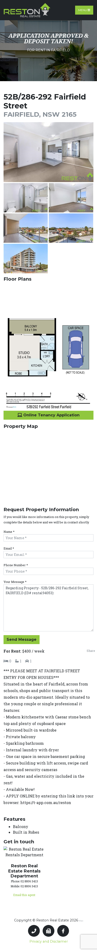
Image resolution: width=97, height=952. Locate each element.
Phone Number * (16, 565)
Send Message (21, 639)
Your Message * (15, 582)
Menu (83, 10)
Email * (9, 548)
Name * (9, 532)
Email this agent (24, 895)
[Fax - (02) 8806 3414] (48, 931)
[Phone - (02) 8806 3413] (34, 931)
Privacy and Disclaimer (48, 941)
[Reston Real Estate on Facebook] (63, 931)
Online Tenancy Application (51, 415)
